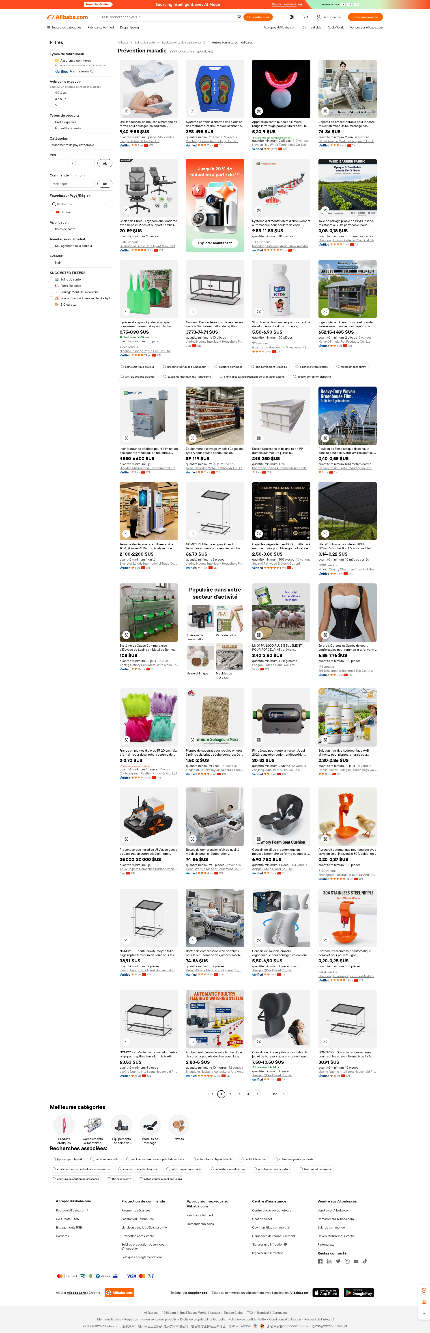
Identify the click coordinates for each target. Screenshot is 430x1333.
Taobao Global (233, 1312)
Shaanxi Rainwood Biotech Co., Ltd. (276, 563)
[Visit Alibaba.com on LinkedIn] (329, 1261)
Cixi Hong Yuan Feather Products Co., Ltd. (148, 773)
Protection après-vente (137, 1236)
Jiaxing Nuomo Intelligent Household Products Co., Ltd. (215, 563)
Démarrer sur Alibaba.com (336, 1219)
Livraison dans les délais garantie (144, 1227)
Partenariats (326, 1244)
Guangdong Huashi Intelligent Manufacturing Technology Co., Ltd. (149, 246)
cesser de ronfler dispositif (314, 376)
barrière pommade (231, 366)
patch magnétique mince (186, 1169)
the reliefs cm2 (121, 1179)
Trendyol (263, 1312)
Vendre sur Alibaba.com (334, 1210)
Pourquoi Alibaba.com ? (72, 1210)
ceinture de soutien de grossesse (78, 1179)
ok (105, 163)
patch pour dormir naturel (274, 1169)
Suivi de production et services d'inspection (142, 1246)
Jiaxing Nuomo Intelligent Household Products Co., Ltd (215, 341)
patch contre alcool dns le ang (163, 1179)
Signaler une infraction (268, 1253)
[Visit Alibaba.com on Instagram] (347, 1261)
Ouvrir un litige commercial (271, 1227)
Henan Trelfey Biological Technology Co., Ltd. (347, 770)
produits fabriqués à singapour (186, 366)
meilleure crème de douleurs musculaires (83, 1169)
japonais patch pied (69, 1159)
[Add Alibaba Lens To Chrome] (119, 1292)
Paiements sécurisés (135, 1210)
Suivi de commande (331, 1227)
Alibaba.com (299, 1292)
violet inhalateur (255, 1159)
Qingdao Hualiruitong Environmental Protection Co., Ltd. (149, 468)
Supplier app (197, 1292)
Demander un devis (200, 1224)
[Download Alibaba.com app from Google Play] (359, 1292)
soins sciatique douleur (139, 366)
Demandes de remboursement (273, 1236)
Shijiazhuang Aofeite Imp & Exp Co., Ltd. (345, 670)
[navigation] (81, 569)
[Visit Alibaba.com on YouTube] (356, 1261)
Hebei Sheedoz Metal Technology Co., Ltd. (215, 468)
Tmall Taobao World (193, 1312)
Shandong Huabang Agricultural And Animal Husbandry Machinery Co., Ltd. (281, 246)
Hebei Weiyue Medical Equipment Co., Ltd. (347, 141)
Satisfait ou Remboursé (137, 1219)
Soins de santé (145, 42)
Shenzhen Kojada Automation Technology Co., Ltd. (281, 468)
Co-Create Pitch (67, 1219)
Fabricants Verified (200, 1215)
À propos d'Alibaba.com (73, 1201)
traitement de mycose (318, 1169)
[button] (239, 17)
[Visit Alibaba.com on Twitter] (338, 1261)
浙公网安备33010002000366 (288, 1326)
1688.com (169, 1312)
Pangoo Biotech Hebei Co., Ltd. (273, 665)
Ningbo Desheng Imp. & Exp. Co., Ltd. (145, 351)
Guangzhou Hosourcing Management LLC (281, 347)
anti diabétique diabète (140, 376)
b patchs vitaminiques (314, 366)
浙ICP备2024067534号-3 (329, 1326)
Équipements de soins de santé (183, 42)
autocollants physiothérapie (214, 1159)
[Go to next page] (284, 1094)
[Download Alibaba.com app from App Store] (325, 1292)
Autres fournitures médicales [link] (232, 42)
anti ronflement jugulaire (271, 366)
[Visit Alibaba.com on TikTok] (365, 1261)
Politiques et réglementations (141, 1257)
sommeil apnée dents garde (140, 1169)
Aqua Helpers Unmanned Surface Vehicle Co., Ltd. (149, 869)
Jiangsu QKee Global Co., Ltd (139, 141)
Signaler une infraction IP (269, 1244)
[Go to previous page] (212, 1094)
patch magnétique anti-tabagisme (189, 376)
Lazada (215, 1312)
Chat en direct (262, 1219)
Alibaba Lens (76, 1292)
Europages (280, 1312)
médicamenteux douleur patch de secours (157, 1159)
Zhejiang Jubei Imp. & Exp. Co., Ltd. (276, 770)
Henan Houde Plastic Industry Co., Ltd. (345, 468)
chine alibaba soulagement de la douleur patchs (254, 376)
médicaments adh (106, 1159)
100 (275, 1094)
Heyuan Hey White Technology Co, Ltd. (279, 144)
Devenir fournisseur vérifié (336, 1236)
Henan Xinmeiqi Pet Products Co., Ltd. (344, 341)
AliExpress (151, 1312)
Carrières (62, 1236)
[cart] (306, 18)
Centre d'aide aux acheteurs (271, 1210)
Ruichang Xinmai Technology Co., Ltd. (212, 141)
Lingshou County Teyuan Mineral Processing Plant (215, 770)
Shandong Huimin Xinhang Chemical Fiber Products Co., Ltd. (347, 240)
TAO (250, 1312)
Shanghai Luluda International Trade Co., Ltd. (149, 563)
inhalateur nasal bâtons (230, 1169)
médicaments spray (353, 366)
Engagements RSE (69, 1227)
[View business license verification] (255, 1326)
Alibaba (123, 42)
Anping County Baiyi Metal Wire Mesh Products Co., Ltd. (149, 665)
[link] (424, 1290)
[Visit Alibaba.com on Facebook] (320, 1261)
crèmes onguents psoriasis (296, 1159)
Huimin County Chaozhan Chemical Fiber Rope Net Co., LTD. (347, 569)
